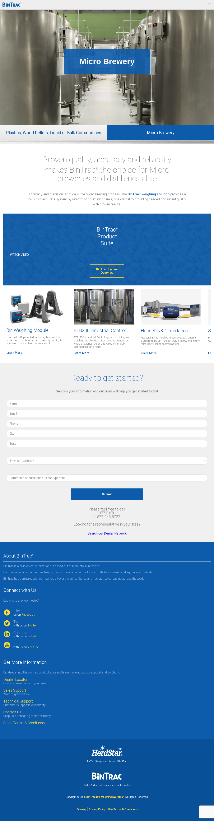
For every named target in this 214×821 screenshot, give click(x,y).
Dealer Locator (15, 679)
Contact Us (12, 712)
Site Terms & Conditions (123, 809)
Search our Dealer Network (107, 533)
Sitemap (81, 809)
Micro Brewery (160, 132)
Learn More (14, 352)
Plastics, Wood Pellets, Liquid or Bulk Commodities (53, 132)
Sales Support (14, 690)
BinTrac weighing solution (148, 194)
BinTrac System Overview (107, 271)
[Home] (11, 4)
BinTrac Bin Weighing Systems (105, 797)
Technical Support (18, 701)
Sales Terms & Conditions (24, 723)
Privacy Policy (97, 809)
